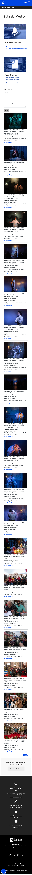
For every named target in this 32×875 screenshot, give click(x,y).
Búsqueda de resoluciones (12, 79)
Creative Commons (19, 865)
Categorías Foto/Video (9, 104)
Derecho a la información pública (14, 83)
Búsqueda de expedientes (12, 77)
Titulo (5, 98)
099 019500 (16, 807)
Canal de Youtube (10, 47)
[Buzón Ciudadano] (16, 769)
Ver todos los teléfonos (16, 797)
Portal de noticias (10, 45)
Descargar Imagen (8, 142)
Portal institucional (8, 8)
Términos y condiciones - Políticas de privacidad (16, 870)
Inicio (3, 11)
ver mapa (16, 817)
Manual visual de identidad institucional (16, 48)
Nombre (6, 92)
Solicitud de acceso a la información (15, 81)
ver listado (16, 827)
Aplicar (6, 110)
